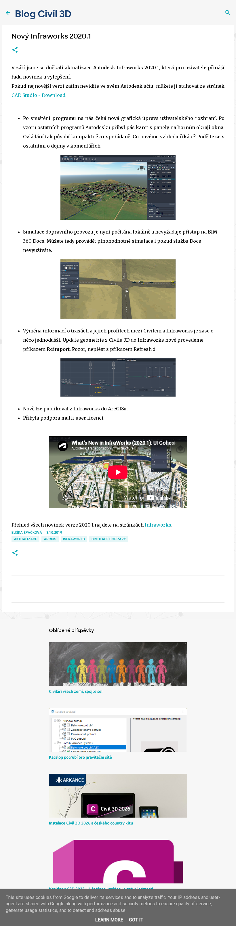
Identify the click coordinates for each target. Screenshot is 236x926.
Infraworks (158, 525)
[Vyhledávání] (227, 13)
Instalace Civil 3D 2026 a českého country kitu (91, 823)
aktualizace (25, 539)
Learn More (109, 920)
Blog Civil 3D (43, 14)
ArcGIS (50, 539)
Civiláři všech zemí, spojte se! (75, 691)
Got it (136, 920)
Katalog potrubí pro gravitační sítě (80, 757)
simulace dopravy (109, 539)
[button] (15, 50)
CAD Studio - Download (38, 95)
